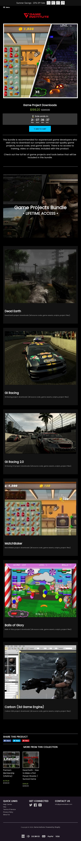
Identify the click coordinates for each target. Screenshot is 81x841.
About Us (6, 815)
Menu (7, 7)
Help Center (7, 804)
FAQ (4, 807)
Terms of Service (9, 809)
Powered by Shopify (53, 827)
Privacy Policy (8, 812)
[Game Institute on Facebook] (35, 805)
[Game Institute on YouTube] (40, 805)
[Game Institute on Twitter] (30, 805)
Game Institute (39, 827)
